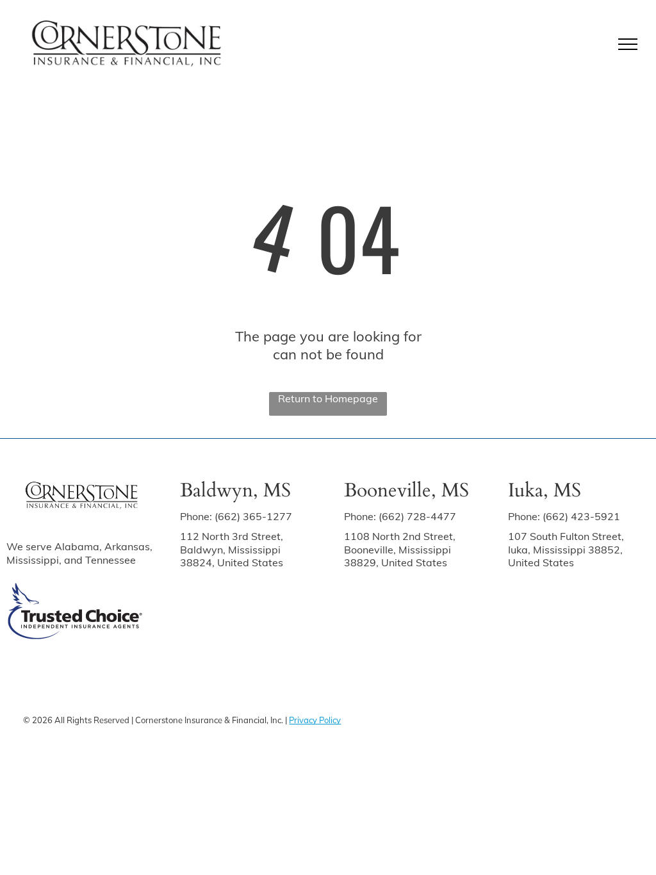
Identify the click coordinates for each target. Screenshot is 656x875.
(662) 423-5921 (581, 516)
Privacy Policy (315, 720)
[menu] (627, 44)
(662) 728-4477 (417, 516)
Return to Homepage (328, 398)
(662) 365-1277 (253, 516)
